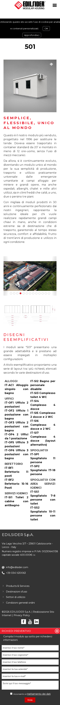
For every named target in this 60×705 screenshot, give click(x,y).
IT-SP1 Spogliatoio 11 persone (42, 458)
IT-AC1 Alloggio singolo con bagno (16, 389)
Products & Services (17, 585)
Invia (30, 700)
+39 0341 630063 (16, 572)
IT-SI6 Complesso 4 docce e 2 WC (42, 424)
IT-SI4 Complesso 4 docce (42, 405)
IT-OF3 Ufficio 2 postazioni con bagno (16, 426)
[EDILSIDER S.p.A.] (30, 5)
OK (46, 28)
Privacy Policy (22, 615)
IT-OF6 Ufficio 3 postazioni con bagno (16, 454)
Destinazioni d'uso (16, 591)
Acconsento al (32, 693)
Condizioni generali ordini (20, 602)
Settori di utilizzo (15, 597)
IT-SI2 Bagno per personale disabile (42, 385)
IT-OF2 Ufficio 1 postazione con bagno (16, 414)
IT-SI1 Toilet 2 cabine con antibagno (16, 501)
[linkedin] (36, 621)
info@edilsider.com (17, 567)
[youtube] (30, 621)
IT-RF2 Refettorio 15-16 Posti (16, 483)
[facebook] (23, 621)
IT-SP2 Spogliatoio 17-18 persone (42, 470)
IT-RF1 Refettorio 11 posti (16, 471)
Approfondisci (31, 35)
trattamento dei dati (39, 693)
